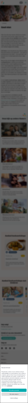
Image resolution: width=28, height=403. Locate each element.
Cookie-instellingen (14, 398)
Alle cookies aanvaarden (14, 390)
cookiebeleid (9, 385)
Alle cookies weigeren (14, 394)
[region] (14, 383)
